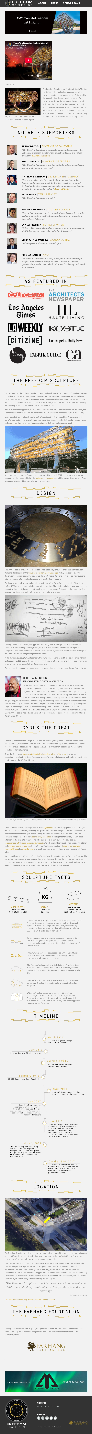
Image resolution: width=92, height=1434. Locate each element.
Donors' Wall (72, 3)
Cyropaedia (48, 828)
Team (57, 1406)
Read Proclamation (41, 155)
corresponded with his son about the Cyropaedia (24, 843)
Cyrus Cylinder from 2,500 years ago (43, 573)
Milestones (42, 1406)
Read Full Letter (62, 189)
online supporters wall (45, 478)
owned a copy (28, 849)
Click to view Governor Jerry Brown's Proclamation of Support (30, 1300)
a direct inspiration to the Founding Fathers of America (43, 754)
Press (54, 3)
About (42, 3)
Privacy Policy (57, 1426)
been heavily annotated (41, 837)
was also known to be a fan (19, 846)
